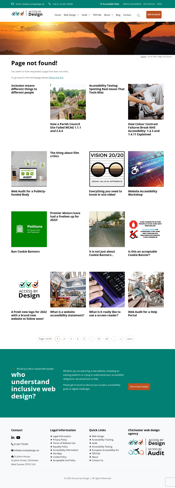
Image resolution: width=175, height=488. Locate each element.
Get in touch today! (139, 386)
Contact (127, 14)
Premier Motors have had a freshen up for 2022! (65, 216)
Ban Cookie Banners (25, 251)
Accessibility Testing (101, 446)
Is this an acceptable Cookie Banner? (142, 253)
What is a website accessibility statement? (67, 313)
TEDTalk (97, 14)
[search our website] (138, 15)
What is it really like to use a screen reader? (105, 313)
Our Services (149, 4)
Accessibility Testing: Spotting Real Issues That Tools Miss (107, 89)
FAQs (159, 4)
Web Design (70, 14)
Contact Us (97, 460)
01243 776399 (21, 444)
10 (98, 338)
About (107, 14)
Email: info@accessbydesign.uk (29, 4)
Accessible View (110, 3)
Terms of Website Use (63, 443)
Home (58, 14)
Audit (84, 14)
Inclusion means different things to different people (24, 89)
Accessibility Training (102, 439)
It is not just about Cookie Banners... (102, 253)
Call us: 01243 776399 (62, 4)
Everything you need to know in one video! (105, 193)
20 (106, 338)
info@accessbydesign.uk (26, 450)
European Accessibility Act (105, 450)
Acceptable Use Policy (63, 460)
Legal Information (61, 436)
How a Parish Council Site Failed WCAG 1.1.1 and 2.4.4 (65, 127)
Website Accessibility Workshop (142, 193)
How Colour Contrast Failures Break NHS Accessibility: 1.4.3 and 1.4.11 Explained (144, 129)
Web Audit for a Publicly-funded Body (28, 193)
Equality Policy (60, 446)
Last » (130, 338)
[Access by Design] (27, 13)
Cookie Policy (59, 456)
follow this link (56, 77)
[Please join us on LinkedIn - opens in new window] (12, 438)
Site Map (57, 453)
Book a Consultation (132, 4)
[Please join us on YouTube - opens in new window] (18, 438)
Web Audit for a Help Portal (142, 313)
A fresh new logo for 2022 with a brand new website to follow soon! (29, 315)
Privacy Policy (59, 439)
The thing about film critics (64, 154)
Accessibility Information (65, 450)
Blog (118, 14)
